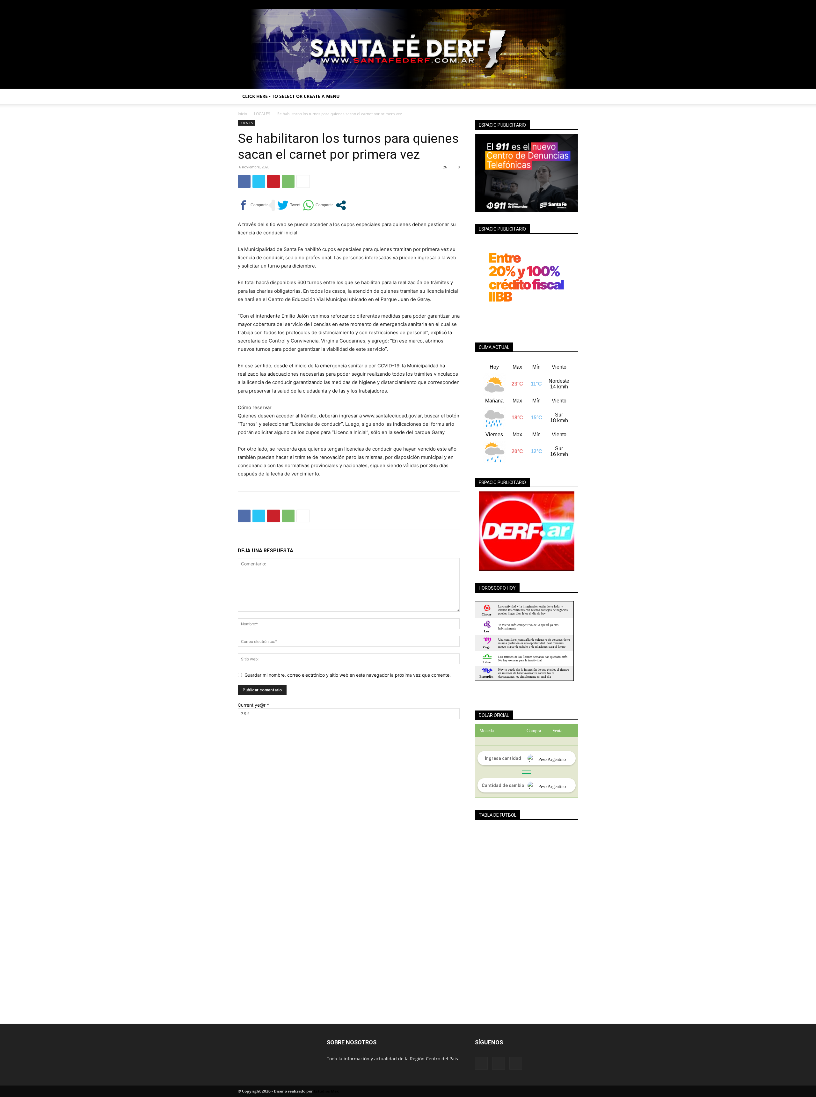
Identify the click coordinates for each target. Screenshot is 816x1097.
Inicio (242, 113)
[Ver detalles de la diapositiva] (526, 531)
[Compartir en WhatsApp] (318, 205)
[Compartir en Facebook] (253, 205)
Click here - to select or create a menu (291, 96)
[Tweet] (288, 205)
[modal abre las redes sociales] (340, 205)
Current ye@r (253, 705)
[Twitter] (573, 4)
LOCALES (262, 113)
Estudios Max (326, 1091)
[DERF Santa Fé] (408, 49)
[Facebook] (552, 4)
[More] (303, 181)
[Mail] (563, 4)
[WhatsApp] (288, 181)
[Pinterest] (273, 181)
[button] (570, 97)
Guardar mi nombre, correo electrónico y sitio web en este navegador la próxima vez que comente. (347, 675)
